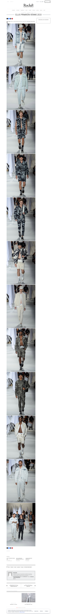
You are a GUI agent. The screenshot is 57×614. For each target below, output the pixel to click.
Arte (44, 10)
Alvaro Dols (24, 12)
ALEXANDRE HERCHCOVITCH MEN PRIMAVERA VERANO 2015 (14, 585)
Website (14, 578)
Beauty (41, 10)
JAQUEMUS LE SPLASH (13, 604)
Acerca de (11, 1)
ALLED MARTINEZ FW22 (28, 604)
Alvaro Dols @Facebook (17, 577)
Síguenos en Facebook (43, 19)
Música (38, 10)
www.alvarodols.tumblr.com (16, 576)
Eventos (33, 10)
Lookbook (13, 10)
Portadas (17, 10)
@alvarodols (32, 576)
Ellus (9, 21)
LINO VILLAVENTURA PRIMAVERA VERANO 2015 (28, 585)
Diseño (30, 10)
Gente (26, 10)
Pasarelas (22, 10)
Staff (8, 1)
